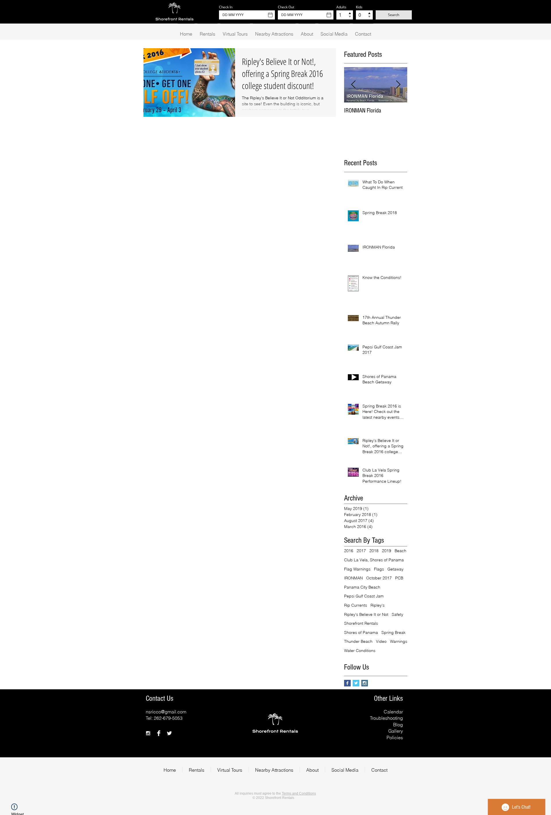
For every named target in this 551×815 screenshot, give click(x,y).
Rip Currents (355, 605)
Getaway (395, 569)
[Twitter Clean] (169, 733)
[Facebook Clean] (159, 733)
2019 (386, 550)
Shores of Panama (361, 632)
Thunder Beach (358, 641)
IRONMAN (353, 578)
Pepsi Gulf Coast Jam (364, 596)
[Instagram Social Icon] (364, 683)
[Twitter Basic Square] (356, 683)
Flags (379, 569)
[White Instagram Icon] (148, 733)
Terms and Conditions (299, 793)
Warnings (398, 641)
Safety (397, 614)
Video (381, 641)
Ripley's (377, 605)
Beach (400, 550)
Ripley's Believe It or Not (366, 614)
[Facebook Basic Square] (347, 683)
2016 (348, 550)
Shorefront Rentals (361, 623)
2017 (361, 550)
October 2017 (379, 578)
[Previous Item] (353, 85)
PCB (399, 578)
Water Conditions (359, 650)
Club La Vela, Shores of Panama (374, 559)
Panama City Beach (362, 587)
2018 (374, 550)
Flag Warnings (357, 569)
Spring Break (393, 632)
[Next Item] (398, 85)
